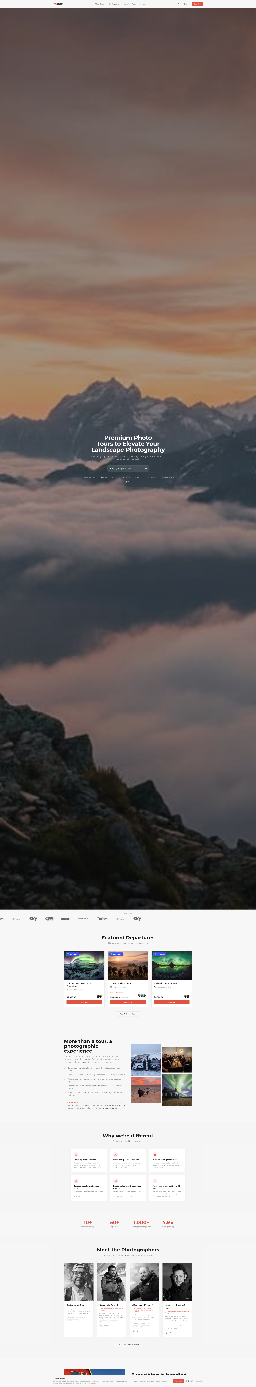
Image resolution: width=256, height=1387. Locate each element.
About (134, 4)
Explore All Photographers (128, 1344)
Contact (142, 4)
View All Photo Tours (128, 1014)
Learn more (92, 1384)
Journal (126, 4)
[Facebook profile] (137, 1331)
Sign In (186, 4)
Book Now (198, 4)
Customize (199, 1381)
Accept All (178, 1381)
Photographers (114, 4)
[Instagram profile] (133, 1331)
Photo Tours (99, 4)
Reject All (189, 1381)
